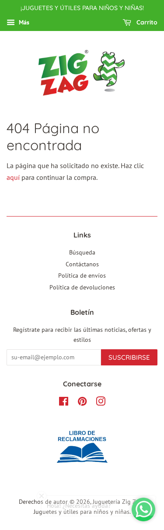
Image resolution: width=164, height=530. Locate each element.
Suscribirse (129, 357)
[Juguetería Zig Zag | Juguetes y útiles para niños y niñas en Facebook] (64, 403)
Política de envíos (82, 275)
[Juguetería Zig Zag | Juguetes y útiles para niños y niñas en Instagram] (100, 403)
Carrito (146, 22)
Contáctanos (82, 264)
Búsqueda (82, 252)
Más (23, 22)
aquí (13, 177)
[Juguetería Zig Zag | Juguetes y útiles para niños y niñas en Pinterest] (82, 403)
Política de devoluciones (82, 287)
